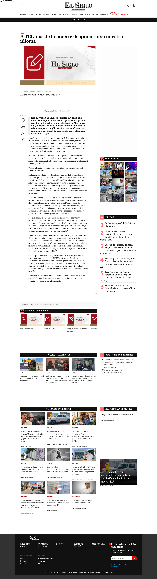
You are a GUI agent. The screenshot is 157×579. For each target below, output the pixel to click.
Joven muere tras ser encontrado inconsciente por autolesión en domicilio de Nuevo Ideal (116, 235)
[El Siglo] (35, 541)
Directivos (23, 561)
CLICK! (22, 547)
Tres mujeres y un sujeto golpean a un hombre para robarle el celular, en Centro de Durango (117, 276)
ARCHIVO (95, 14)
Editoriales (78, 19)
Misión (22, 558)
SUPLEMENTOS (25, 544)
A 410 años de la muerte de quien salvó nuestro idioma (118, 415)
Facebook (23, 121)
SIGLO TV (87, 14)
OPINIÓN (22, 33)
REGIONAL (38, 14)
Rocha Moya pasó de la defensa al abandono (118, 360)
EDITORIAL (66, 14)
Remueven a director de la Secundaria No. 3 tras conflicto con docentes (120, 288)
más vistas (110, 420)
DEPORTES (75, 14)
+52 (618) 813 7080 (107, 572)
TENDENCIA (111, 158)
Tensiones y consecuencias (112, 370)
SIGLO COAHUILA (98, 544)
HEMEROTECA (104, 14)
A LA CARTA (42, 547)
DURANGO (23, 14)
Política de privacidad (45, 558)
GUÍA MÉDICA (43, 544)
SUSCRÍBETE (124, 14)
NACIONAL (46, 14)
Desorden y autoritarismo (112, 373)
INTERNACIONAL (56, 14)
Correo (23, 135)
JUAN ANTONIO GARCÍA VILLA (32, 95)
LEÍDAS (110, 217)
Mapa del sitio (43, 564)
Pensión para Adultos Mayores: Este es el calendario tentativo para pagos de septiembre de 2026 (117, 262)
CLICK (81, 14)
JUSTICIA (30, 14)
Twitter (23, 128)
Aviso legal (41, 561)
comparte (23, 141)
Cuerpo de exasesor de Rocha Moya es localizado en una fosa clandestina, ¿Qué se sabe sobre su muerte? (118, 249)
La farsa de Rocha (109, 367)
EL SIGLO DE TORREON (78, 545)
